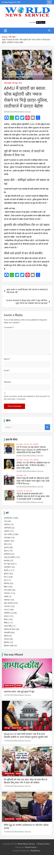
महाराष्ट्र (7, 600)
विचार (6, 619)
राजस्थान (7, 606)
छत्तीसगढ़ (7, 554)
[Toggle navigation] (5, 31)
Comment (9, 327)
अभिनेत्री (7, 528)
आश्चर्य (6, 531)
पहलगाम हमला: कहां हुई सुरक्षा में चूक (19, 692)
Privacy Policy (43, 844)
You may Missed (13, 654)
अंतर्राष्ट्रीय (8, 518)
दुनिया (6, 573)
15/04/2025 (9, 786)
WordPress (35, 851)
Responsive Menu (49, 2)
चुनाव (6, 551)
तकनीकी (7, 567)
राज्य (20, 83)
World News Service (23, 112)
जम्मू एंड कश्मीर (9, 557)
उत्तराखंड (7, 537)
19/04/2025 (9, 741)
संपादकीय (7, 632)
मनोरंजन (7, 593)
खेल (5, 544)
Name (7, 359)
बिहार (5, 587)
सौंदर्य (6, 636)
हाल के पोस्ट (11, 439)
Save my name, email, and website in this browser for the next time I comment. (27, 397)
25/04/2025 (9, 695)
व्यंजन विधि (8, 626)
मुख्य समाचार (8, 603)
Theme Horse (30, 847)
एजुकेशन (7, 541)
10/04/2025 (9, 832)
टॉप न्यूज (15, 83)
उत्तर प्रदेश (7, 83)
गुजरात (6, 547)
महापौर (6, 596)
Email (7, 370)
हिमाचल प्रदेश (9, 645)
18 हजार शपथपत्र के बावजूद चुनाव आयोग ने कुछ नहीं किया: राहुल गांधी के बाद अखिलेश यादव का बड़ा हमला (26, 301)
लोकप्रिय (36, 444)
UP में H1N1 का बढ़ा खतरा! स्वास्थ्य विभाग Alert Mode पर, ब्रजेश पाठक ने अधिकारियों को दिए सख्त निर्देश (32, 450)
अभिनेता (7, 524)
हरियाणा (6, 642)
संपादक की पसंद (9, 629)
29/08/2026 (21, 456)
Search (47, 427)
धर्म (5, 580)
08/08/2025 (9, 112)
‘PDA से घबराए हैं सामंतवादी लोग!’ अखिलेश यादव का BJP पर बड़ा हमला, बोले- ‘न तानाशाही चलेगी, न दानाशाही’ (33, 496)
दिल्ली (6, 570)
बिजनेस (6, 583)
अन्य (5, 521)
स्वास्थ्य (6, 639)
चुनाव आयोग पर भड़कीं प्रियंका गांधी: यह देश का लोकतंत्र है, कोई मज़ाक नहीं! (27, 291)
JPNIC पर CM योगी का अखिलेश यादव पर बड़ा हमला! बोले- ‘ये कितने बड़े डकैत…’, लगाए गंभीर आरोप (33, 465)
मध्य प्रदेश (7, 590)
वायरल (6, 616)
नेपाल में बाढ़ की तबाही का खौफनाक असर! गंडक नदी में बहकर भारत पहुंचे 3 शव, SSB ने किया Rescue (32, 481)
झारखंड (6, 560)
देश (5, 577)
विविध (6, 623)
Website (7, 382)
